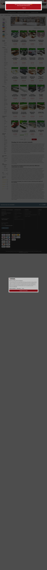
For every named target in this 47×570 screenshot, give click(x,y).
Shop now (24, 7)
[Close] (40, 2)
